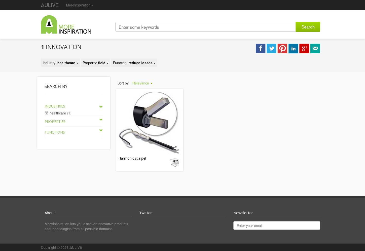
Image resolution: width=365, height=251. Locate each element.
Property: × (96, 62)
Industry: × (60, 62)
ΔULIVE (50, 4)
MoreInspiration (78, 4)
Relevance (141, 83)
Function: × (134, 62)
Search (308, 27)
